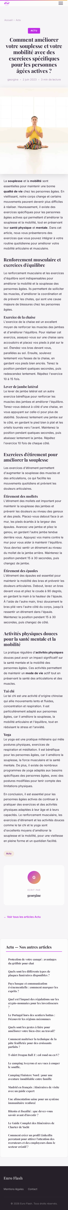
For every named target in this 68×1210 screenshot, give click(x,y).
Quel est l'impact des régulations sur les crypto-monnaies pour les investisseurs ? (33, 1003)
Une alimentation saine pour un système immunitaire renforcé (33, 1101)
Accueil (8, 20)
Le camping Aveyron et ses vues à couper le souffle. (34, 1065)
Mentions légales (14, 1189)
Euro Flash (13, 1177)
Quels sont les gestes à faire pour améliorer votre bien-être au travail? (31, 1029)
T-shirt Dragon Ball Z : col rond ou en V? (33, 1055)
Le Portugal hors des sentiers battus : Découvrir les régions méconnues (31, 1017)
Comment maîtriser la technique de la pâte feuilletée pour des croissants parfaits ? (32, 1043)
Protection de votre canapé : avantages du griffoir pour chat (32, 961)
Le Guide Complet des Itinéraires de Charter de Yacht (31, 1125)
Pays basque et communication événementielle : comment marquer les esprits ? (33, 987)
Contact (32, 1189)
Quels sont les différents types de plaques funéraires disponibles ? (29, 973)
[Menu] (60, 3)
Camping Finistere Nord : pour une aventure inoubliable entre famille (30, 1077)
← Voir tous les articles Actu (22, 917)
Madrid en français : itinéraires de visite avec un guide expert (33, 1089)
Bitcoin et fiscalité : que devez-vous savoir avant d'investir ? (30, 1113)
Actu (18, 20)
